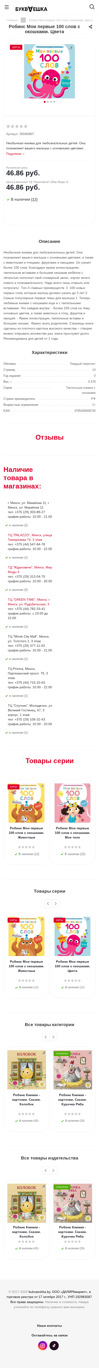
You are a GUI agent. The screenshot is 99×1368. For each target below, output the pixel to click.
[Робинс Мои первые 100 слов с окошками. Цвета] (49, 72)
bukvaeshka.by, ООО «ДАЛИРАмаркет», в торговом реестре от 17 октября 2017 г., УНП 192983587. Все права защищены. (49, 1297)
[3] (17, 126)
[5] (26, 126)
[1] (8, 126)
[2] (13, 126)
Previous (48, 904)
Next (55, 904)
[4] (21, 126)
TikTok (54, 1345)
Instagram (42, 1345)
